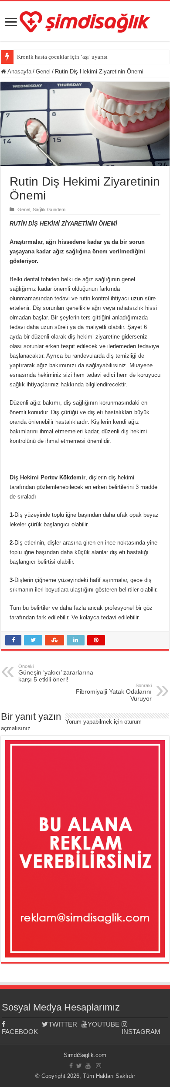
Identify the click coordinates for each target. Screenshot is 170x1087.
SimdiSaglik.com (85, 1055)
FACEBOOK (20, 1031)
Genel (43, 71)
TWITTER (62, 1024)
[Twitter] (79, 1065)
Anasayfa (18, 71)
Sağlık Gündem (49, 209)
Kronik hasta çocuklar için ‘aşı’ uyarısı (62, 56)
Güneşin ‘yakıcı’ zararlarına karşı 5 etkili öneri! (55, 673)
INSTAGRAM (141, 1031)
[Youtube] (88, 1065)
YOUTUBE (103, 1024)
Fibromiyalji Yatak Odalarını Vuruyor (114, 692)
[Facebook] (71, 1065)
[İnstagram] (98, 1065)
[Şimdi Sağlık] (85, 20)
